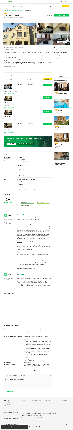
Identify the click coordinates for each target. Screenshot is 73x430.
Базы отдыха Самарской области (38, 413)
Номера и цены (10, 20)
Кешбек (34, 405)
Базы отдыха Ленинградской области (38, 411)
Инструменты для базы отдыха (52, 405)
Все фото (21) (62, 42)
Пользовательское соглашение (11, 412)
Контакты (64, 409)
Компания (64, 400)
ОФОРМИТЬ (11, 143)
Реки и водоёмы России (37, 415)
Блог (22, 409)
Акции (22, 407)
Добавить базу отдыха (50, 402)
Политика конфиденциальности (11, 418)
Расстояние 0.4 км (60, 95)
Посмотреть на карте (58, 58)
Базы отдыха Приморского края (52, 413)
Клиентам (23, 400)
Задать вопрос (10, 391)
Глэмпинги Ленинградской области (54, 411)
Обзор (5, 20)
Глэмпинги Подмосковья (26, 413)
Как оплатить (24, 405)
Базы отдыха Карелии (25, 411)
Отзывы (19, 20)
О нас (63, 402)
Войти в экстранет (49, 407)
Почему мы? (65, 405)
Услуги (15, 20)
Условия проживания (33, 20)
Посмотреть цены (61, 15)
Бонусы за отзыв (36, 407)
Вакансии (64, 407)
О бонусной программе (37, 402)
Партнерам (47, 400)
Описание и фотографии (9, 93)
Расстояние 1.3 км (60, 129)
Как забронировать (25, 402)
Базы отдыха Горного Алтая (26, 415)
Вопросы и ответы (41, 20)
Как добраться (25, 20)
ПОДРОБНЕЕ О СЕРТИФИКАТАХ (25, 143)
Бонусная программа (37, 400)
